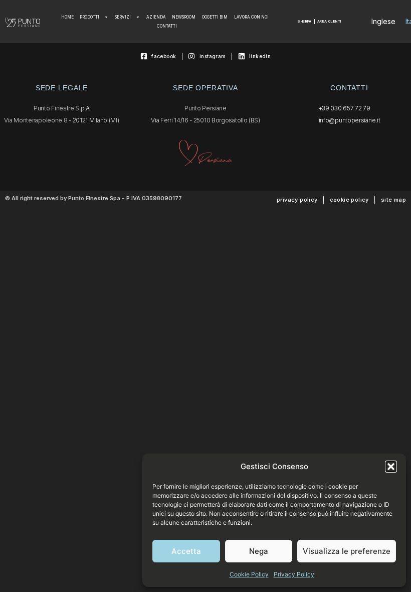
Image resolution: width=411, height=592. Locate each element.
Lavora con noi (251, 17)
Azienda (156, 17)
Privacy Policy (294, 574)
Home (67, 17)
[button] (391, 467)
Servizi (123, 17)
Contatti (167, 26)
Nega (258, 551)
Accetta (186, 551)
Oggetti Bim (215, 17)
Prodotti (89, 17)
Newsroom (183, 17)
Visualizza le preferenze (346, 551)
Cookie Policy (249, 574)
